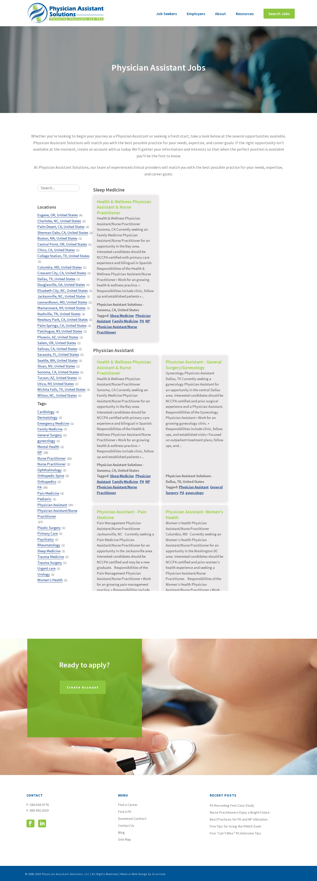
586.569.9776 (39, 804)
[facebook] (30, 824)
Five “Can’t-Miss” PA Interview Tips (235, 833)
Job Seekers (166, 13)
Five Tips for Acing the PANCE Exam (235, 826)
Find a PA (124, 811)
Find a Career (128, 804)
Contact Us (126, 825)
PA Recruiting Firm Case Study (232, 805)
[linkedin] (42, 824)
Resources (245, 13)
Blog (121, 832)
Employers (196, 13)
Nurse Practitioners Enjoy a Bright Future (240, 812)
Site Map (124, 839)
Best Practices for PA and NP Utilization (238, 819)
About (220, 13)
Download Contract (132, 818)
